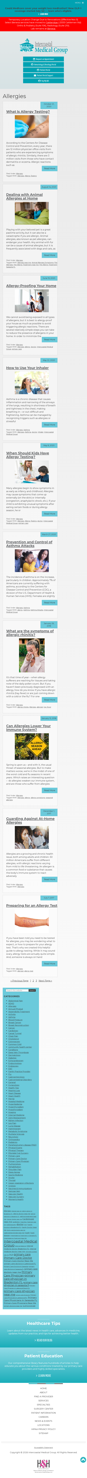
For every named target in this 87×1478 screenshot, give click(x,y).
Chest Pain (13, 1036)
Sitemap (43, 1433)
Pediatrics (12, 1142)
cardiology (16, 1222)
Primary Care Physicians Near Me (20, 1303)
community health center (20, 1047)
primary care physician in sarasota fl (20, 1284)
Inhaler (40, 432)
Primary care (14, 1156)
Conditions (13, 1050)
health (27, 1233)
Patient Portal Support (45, 75)
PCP (11, 1255)
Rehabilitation (14, 1167)
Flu (9, 1074)
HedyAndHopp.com (47, 1472)
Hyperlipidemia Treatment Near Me (15, 1238)
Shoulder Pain (14, 1169)
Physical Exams (15, 1148)
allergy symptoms (38, 798)
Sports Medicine (15, 1175)
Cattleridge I (52, 22)
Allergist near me (24, 263)
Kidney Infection (15, 1120)
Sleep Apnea (14, 1172)
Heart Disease (14, 1093)
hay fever (47, 707)
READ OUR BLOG (44, 1340)
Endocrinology (15, 1063)
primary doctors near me (13, 1306)
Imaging (12, 1112)
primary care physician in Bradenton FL (19, 1279)
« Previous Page (19, 980)
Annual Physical (15, 1009)
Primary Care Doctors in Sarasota (16, 1266)
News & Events (43, 1421)
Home (43, 1388)
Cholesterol (13, 1039)
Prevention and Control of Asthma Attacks (29, 544)
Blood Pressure (15, 1020)
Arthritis (12, 1014)
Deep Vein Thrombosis (18, 1052)
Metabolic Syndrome (17, 1131)
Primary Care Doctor (17, 1159)
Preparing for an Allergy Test (31, 905)
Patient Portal (45, 70)
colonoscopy (11, 1224)
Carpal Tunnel (15, 1033)
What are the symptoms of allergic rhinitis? (30, 633)
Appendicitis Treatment (19, 1012)
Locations (43, 1425)
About (43, 1392)
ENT (10, 1069)
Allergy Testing (31, 176)
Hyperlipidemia (15, 1104)
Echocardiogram (15, 1061)
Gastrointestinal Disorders (20, 1080)
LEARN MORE (44, 14)
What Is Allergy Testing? (28, 112)
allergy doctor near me (21, 1214)
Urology (12, 1186)
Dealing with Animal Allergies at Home (24, 196)
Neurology (13, 1137)
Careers (43, 1417)
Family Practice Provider (19, 1071)
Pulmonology (14, 1164)
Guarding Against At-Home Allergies (30, 821)
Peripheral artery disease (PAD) (22, 1145)
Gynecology (13, 1085)
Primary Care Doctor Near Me (18, 1261)
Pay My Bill (45, 80)
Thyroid (11, 1180)
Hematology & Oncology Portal (45, 64)
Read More (49, 168)
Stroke (11, 1178)
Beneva (51, 28)
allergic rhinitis (23, 707)
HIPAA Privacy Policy (43, 1429)
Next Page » (45, 980)
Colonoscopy (14, 1042)
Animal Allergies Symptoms (43, 263)
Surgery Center (43, 1409)
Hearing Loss (14, 1091)
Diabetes (12, 1058)
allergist (40, 707)
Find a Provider (43, 1396)
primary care (17, 349)
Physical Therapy (16, 1150)
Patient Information (43, 1413)
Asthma (27, 430)
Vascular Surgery (16, 1197)
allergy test (28, 971)
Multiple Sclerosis (16, 1134)
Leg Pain (12, 1123)
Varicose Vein (14, 1191)
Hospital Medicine (16, 1101)
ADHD (11, 1003)
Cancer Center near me (14, 1219)
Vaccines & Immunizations (20, 1189)
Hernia (11, 1099)
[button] (83, 1459)
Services (43, 1400)
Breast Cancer (14, 1023)
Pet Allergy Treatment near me (26, 265)
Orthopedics (14, 1140)
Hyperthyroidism (16, 1107)
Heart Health (14, 1096)
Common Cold (14, 1044)
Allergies (19, 174)
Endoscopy (13, 1066)
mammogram (14, 1129)
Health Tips (13, 1088)
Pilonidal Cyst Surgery (18, 1153)
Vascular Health (15, 1194)
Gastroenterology (16, 1077)
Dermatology (14, 1055)
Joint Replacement (17, 1118)
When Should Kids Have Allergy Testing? (27, 455)
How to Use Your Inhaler (27, 368)
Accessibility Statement (43, 1448)
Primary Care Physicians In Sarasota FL (20, 1299)
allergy (27, 347)
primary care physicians (23, 1295)
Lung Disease (14, 1126)
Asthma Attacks (36, 610)
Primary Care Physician (18, 1161)
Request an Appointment (45, 59)
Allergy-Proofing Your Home (31, 286)
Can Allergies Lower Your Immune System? (28, 728)
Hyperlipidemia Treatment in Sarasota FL (23, 1235)
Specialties (43, 1405)
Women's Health (15, 1199)
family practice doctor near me (16, 1230)
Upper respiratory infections (21, 1183)
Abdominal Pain (15, 1001)
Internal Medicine (16, 1115)
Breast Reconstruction (18, 1025)
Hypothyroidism (15, 1110)
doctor (33, 347)
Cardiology (13, 1031)
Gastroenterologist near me (14, 1233)
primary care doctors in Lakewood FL (20, 1264)
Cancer (11, 1028)
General (12, 1082)
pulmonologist (29, 1306)
